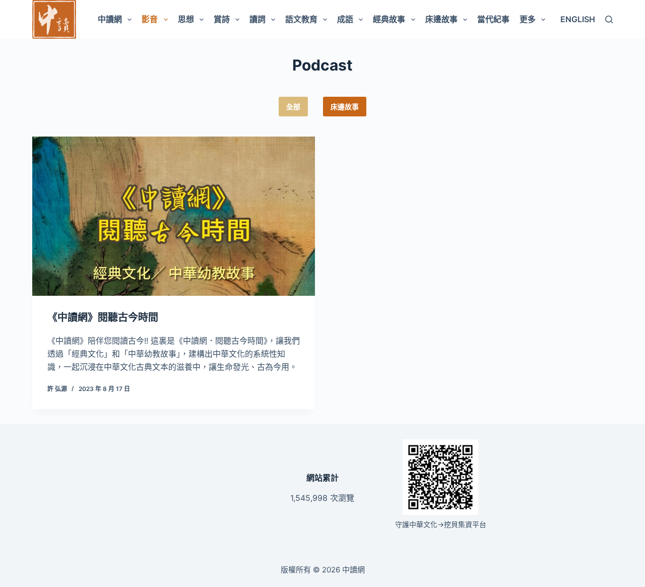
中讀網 (110, 19)
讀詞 (257, 19)
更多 (528, 19)
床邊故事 (441, 19)
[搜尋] (609, 19)
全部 (293, 106)
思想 (186, 19)
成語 (345, 19)
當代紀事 (493, 19)
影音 (150, 19)
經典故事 (389, 19)
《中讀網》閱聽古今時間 (102, 317)
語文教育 (301, 19)
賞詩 (222, 19)
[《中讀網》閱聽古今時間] (173, 216)
